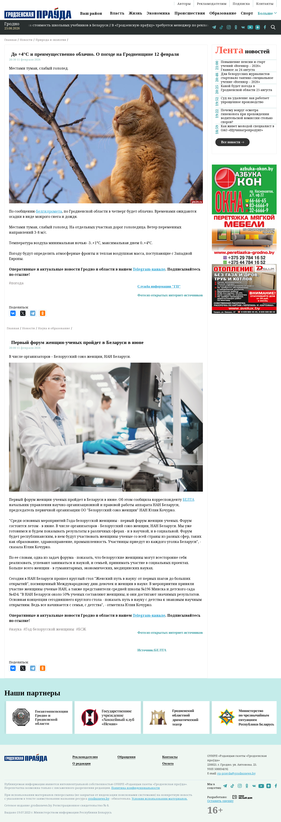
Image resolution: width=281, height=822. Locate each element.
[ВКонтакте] (13, 313)
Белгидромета (49, 211)
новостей (242, 51)
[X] (23, 313)
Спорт (247, 13)
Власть (117, 13)
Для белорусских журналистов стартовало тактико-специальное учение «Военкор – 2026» (247, 78)
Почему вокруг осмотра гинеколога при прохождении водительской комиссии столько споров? (247, 116)
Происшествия (190, 13)
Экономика (158, 13)
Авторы (184, 3)
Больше (265, 13)
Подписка (241, 3)
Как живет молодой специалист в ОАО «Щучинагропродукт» (247, 128)
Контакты (264, 3)
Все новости (230, 142)
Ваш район (91, 13)
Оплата (168, 763)
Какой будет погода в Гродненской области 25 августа (246, 88)
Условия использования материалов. (159, 799)
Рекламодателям (211, 3)
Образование (222, 13)
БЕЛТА (188, 499)
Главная (10, 40)
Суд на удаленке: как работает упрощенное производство (245, 100)
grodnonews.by (98, 799)
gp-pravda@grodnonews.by (236, 773)
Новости (26, 40)
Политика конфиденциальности (135, 788)
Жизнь (135, 13)
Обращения (126, 757)
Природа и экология (51, 40)
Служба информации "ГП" (159, 286)
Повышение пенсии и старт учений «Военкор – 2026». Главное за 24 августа (243, 66)
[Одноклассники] (43, 313)
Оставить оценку (220, 801)
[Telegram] (33, 313)
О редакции (81, 763)
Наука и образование (54, 328)
